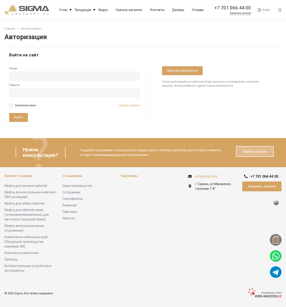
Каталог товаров (18, 176)
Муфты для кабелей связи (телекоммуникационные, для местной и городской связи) (26, 214)
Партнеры (70, 211)
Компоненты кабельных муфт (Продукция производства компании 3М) (26, 241)
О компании (72, 176)
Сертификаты (73, 198)
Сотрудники (71, 192)
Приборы (11, 259)
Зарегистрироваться (182, 70)
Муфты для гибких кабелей (24, 203)
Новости (69, 218)
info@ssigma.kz (206, 176)
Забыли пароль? (129, 105)
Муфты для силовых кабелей (25, 186)
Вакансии (70, 205)
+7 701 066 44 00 (232, 8)
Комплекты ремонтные (21, 253)
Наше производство (77, 186)
